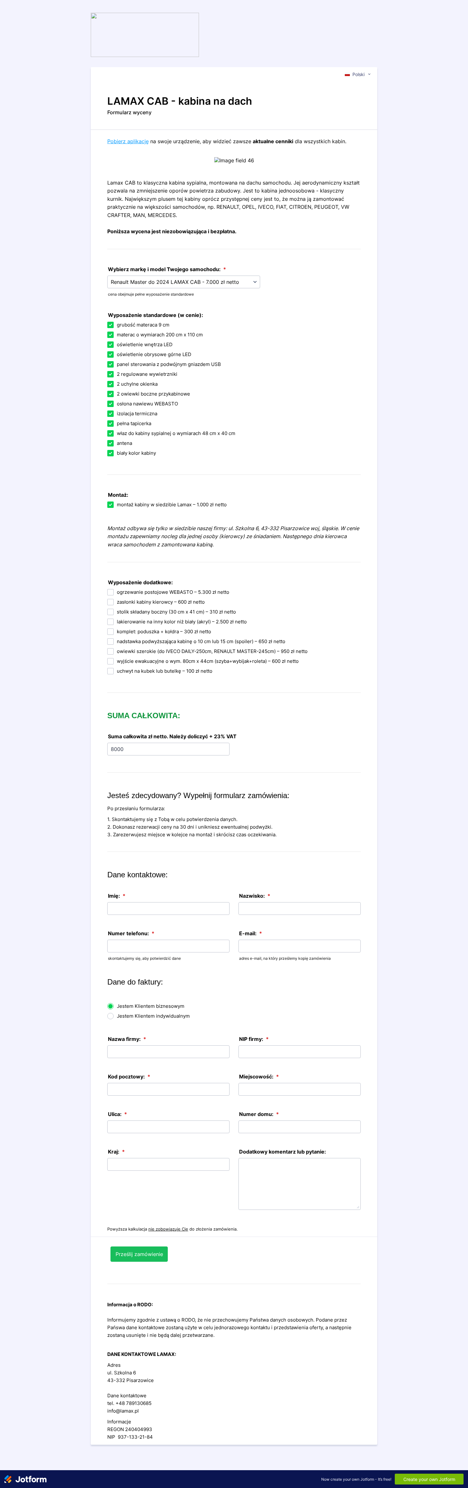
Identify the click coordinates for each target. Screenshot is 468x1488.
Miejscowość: (259, 1076)
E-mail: (250, 933)
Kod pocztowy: (129, 1076)
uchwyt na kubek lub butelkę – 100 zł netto (164, 671)
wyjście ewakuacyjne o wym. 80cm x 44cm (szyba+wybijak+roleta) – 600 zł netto (208, 661)
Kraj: (116, 1151)
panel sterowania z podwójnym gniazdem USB (169, 364)
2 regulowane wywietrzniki (147, 374)
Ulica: (117, 1114)
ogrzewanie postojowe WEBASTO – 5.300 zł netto (173, 592)
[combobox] (358, 74)
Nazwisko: (254, 896)
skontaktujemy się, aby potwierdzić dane (144, 958)
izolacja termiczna (137, 414)
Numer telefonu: (131, 933)
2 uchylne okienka (137, 384)
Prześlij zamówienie (139, 1254)
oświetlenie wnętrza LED (145, 344)
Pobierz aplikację (128, 141)
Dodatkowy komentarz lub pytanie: (282, 1151)
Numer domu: (259, 1114)
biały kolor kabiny (136, 453)
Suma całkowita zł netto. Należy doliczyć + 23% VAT (172, 736)
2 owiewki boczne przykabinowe (153, 394)
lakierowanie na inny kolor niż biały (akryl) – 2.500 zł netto (182, 622)
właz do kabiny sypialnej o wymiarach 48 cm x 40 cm (176, 433)
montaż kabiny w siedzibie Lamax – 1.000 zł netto (172, 505)
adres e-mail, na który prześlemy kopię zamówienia (285, 958)
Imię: (116, 896)
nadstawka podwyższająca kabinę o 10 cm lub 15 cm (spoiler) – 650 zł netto (201, 641)
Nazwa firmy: (127, 1039)
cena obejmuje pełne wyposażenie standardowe (151, 294)
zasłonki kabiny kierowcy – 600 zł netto (161, 602)
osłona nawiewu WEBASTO (147, 404)
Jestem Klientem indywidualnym (153, 1016)
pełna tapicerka (134, 423)
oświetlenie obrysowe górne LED (154, 354)
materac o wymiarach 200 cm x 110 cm (160, 335)
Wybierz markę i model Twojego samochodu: (167, 269)
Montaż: (118, 495)
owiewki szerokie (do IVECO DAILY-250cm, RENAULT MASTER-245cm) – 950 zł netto (212, 651)
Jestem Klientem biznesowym (150, 1006)
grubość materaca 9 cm (143, 325)
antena (124, 443)
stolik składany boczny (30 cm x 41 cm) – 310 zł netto (176, 612)
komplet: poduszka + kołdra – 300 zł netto (164, 631)
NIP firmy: (254, 1039)
